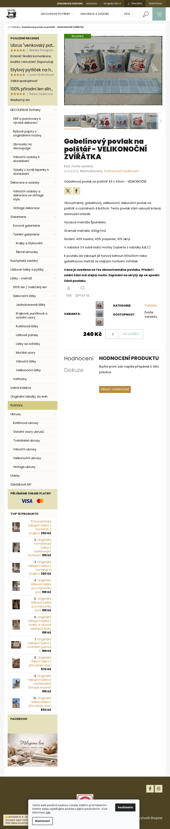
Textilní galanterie (26, 234)
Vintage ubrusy (24, 467)
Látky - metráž (21, 278)
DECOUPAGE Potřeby (25, 110)
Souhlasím (125, 807)
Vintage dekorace (26, 208)
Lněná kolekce (20, 388)
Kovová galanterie (26, 225)
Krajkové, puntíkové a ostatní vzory (31, 315)
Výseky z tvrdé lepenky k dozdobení (31, 172)
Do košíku (131, 334)
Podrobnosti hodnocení (121, 171)
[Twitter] (68, 191)
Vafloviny (20, 379)
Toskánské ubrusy (26, 440)
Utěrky (15, 476)
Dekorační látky (24, 296)
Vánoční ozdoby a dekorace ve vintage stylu (28, 195)
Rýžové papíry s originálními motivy (27, 133)
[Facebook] (76, 191)
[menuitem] (57, 14)
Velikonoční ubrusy (27, 458)
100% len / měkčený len (30, 287)
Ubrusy (15, 414)
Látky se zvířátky (28, 344)
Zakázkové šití (20, 484)
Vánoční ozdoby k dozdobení (26, 159)
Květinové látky (27, 326)
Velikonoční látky (28, 370)
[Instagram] (158, 789)
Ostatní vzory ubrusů (28, 432)
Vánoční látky (26, 361)
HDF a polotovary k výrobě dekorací (27, 121)
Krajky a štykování (29, 243)
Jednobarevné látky (30, 305)
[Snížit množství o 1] (116, 336)
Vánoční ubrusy (24, 449)
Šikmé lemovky (27, 252)
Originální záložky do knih (28, 396)
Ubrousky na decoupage (22, 146)
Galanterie (18, 217)
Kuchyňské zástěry (24, 261)
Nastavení (42, 821)
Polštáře (16, 405)
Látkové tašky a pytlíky (27, 269)
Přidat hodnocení (115, 389)
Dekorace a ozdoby (24, 182)
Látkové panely (27, 335)
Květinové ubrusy (25, 423)
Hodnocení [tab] (78, 358)
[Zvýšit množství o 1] (116, 331)
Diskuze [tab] (74, 370)
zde (48, 812)
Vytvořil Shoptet (150, 818)
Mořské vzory (25, 353)
